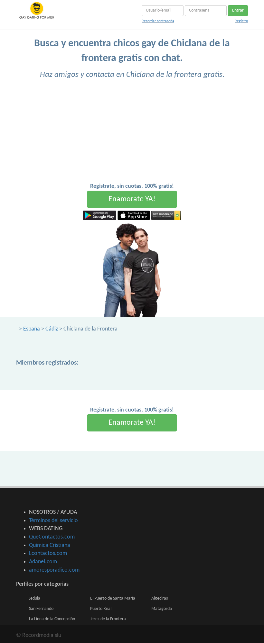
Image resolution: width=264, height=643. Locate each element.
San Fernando (41, 608)
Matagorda (161, 608)
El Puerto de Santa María (112, 598)
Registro (241, 21)
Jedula (34, 598)
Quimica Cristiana (49, 545)
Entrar (238, 10)
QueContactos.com (52, 537)
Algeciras (159, 598)
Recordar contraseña (158, 21)
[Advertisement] (132, 134)
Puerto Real (100, 608)
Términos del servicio (53, 521)
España (31, 329)
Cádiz (51, 329)
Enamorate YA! (132, 199)
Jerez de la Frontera (108, 619)
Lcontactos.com (48, 553)
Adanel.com (43, 562)
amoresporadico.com (54, 570)
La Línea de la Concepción (52, 619)
